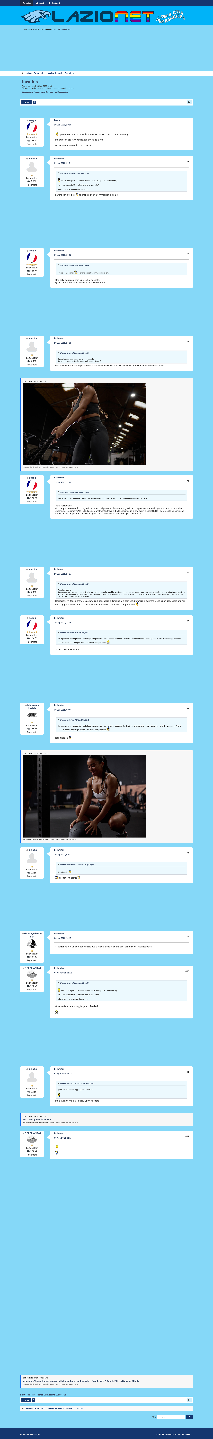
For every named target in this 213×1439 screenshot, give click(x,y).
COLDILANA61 (33, 968)
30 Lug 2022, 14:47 (62, 938)
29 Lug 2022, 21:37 (62, 574)
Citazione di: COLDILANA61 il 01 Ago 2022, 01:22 (77, 1084)
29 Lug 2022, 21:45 (62, 622)
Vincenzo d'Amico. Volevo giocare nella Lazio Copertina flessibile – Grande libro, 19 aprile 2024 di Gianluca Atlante (81, 1381)
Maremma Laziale (33, 707)
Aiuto (159, 1434)
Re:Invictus (59, 158)
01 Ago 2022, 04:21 (63, 1138)
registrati (66, 29)
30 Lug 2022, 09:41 (62, 710)
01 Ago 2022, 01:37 (63, 1073)
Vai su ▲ (189, 1434)
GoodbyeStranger (33, 935)
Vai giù (26, 102)
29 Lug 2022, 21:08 (62, 343)
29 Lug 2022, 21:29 (62, 482)
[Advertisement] (106, 52)
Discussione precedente (33, 92)
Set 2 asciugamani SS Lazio (37, 1119)
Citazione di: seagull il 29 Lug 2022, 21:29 (74, 584)
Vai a (154, 1417)
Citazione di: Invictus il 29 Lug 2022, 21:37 (74, 633)
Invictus (30, 81)
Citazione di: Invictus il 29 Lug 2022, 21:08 (74, 492)
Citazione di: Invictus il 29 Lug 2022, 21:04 (74, 265)
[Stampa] (189, 102)
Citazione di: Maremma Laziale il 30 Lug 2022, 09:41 (78, 865)
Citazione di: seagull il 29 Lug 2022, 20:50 (74, 173)
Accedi (57, 29)
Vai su (26, 1400)
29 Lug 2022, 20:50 (62, 125)
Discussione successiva (56, 92)
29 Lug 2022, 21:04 (62, 163)
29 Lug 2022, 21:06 (62, 255)
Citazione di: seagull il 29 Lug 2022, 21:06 (74, 353)
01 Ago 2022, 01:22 (63, 973)
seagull (33, 120)
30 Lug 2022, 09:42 (62, 854)
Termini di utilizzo (173, 1434)
